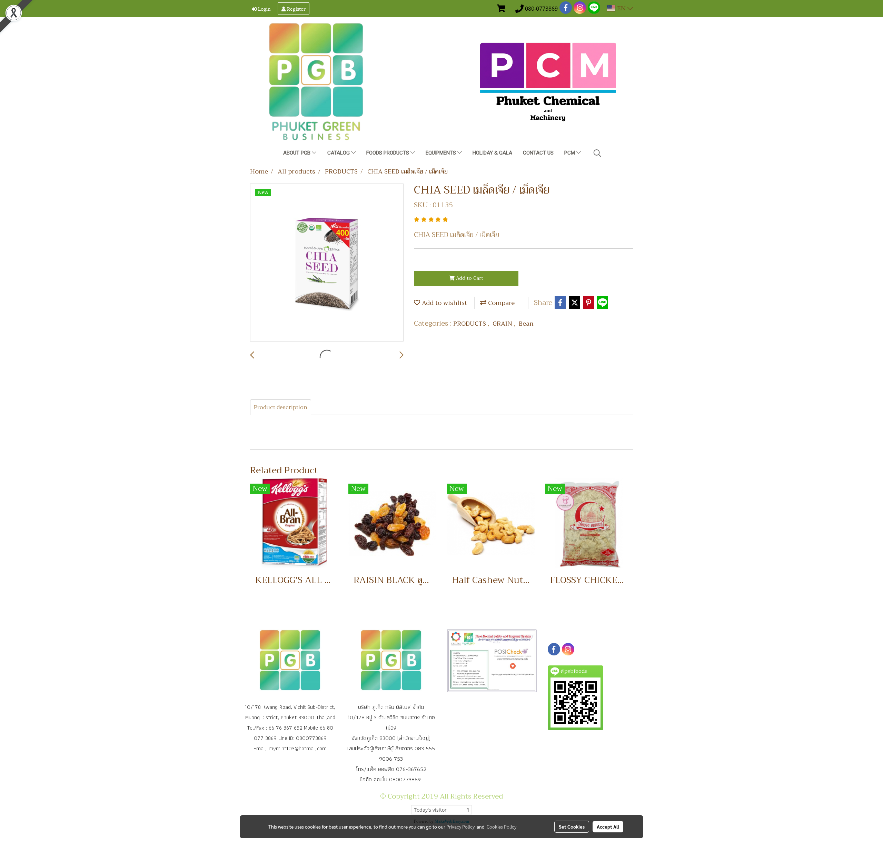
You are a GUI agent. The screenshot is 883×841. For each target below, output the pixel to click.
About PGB (297, 153)
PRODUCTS (470, 323)
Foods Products (388, 153)
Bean (526, 323)
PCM (570, 153)
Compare (500, 302)
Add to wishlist (443, 302)
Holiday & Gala (492, 153)
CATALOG (339, 153)
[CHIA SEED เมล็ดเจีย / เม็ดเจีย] (326, 263)
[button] (597, 153)
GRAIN (503, 323)
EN (621, 8)
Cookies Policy (501, 826)
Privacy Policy (460, 826)
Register (296, 8)
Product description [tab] (280, 407)
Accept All (608, 826)
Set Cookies (572, 826)
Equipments (441, 153)
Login (264, 8)
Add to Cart (469, 278)
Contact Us (538, 153)
